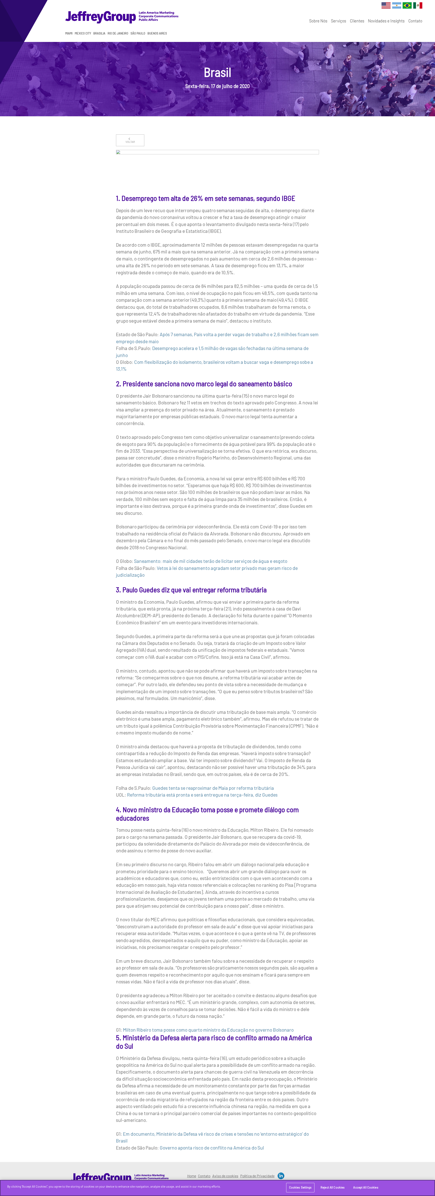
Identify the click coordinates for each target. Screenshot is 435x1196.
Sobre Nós (318, 20)
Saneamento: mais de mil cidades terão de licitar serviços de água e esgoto (210, 561)
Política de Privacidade (257, 1176)
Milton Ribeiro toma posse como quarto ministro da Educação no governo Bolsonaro (208, 1030)
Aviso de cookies (225, 1176)
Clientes (357, 20)
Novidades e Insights (386, 20)
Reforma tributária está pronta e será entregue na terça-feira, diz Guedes (202, 794)
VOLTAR (130, 141)
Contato (415, 20)
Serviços (338, 20)
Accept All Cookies (365, 1187)
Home (191, 1176)
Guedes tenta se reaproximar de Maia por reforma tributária (213, 788)
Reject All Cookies (333, 1187)
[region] (217, 1188)
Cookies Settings (300, 1187)
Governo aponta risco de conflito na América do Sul (212, 1147)
